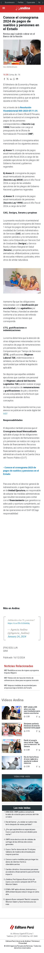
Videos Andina (12, 700)
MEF (5, 413)
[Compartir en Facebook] (37, 716)
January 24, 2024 (17, 636)
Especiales (31, 2)
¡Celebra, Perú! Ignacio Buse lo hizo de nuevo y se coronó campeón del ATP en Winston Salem (21, 881)
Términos (35, 941)
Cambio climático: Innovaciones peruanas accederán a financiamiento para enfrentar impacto (22, 871)
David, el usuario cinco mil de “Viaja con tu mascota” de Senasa (32, 743)
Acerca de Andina (23, 941)
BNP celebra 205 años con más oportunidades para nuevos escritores (32, 710)
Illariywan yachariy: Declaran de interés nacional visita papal (32, 726)
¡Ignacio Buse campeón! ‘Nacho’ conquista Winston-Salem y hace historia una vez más (22, 901)
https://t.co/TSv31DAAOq (19, 623)
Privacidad (23, 943)
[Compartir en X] (39, 716)
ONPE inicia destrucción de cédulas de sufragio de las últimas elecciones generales (21, 841)
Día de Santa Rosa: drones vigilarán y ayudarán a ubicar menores (31, 760)
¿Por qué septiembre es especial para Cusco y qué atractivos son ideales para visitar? (21, 831)
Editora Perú (10, 941)
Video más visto (22, 776)
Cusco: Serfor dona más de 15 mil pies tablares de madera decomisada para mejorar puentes (21, 851)
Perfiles (20, 2)
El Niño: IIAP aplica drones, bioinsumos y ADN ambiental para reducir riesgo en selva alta (22, 891)
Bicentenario (10, 2)
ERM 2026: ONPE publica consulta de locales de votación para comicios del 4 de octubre (22, 814)
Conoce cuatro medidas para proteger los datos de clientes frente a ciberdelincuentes (22, 861)
